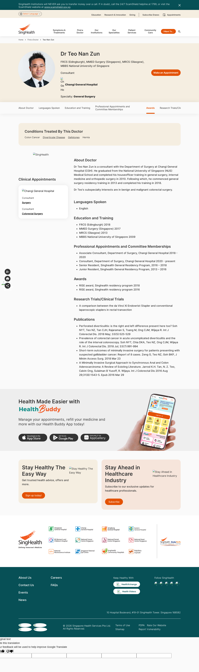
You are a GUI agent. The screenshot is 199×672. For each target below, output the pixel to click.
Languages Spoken (49, 107)
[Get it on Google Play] (64, 437)
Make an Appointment (166, 72)
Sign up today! (33, 495)
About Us (25, 577)
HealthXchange (129, 584)
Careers (56, 577)
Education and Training (77, 107)
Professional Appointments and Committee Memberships (112, 108)
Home (21, 40)
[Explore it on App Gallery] (95, 437)
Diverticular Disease (54, 137)
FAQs (54, 585)
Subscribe (114, 501)
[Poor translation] (9, 651)
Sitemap (119, 629)
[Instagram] (172, 584)
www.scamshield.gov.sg (57, 7)
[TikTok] (162, 584)
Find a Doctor (33, 40)
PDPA (142, 625)
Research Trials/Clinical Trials (176, 107)
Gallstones (74, 137)
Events (23, 592)
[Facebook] (156, 584)
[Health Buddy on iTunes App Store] (33, 437)
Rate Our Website (156, 625)
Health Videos (129, 591)
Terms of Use (122, 625)
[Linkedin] (167, 584)
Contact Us (26, 585)
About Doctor (26, 107)
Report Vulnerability (150, 629)
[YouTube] (177, 584)
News (23, 600)
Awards (150, 107)
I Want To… (168, 31)
